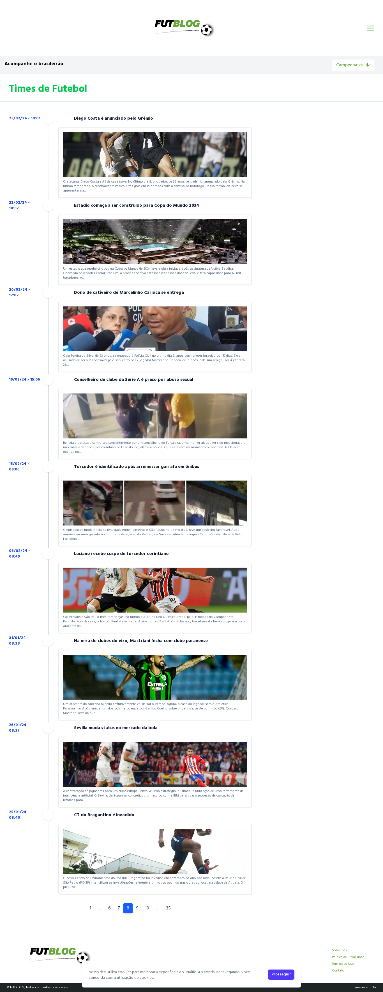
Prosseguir (281, 974)
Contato (338, 970)
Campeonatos (349, 65)
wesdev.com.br (365, 987)
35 (168, 908)
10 (147, 908)
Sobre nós (339, 950)
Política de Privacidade (348, 957)
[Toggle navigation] (370, 28)
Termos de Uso (343, 964)
